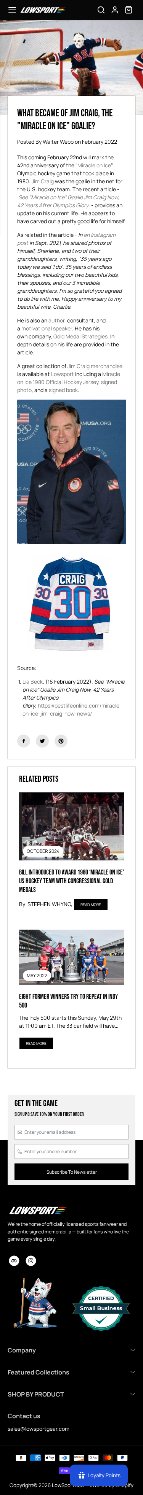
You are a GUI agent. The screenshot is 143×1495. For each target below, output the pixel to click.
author (56, 320)
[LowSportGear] (43, 10)
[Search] (101, 10)
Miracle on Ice (94, 165)
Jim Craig (43, 181)
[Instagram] (30, 1260)
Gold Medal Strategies (80, 336)
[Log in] (115, 10)
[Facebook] (23, 741)
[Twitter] (42, 741)
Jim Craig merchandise (94, 366)
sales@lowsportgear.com (38, 1428)
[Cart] (128, 10)
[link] (38, 1210)
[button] (12, 10)
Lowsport (62, 374)
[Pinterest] (61, 741)
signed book (63, 390)
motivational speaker (46, 328)
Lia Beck (32, 681)
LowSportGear (68, 1485)
